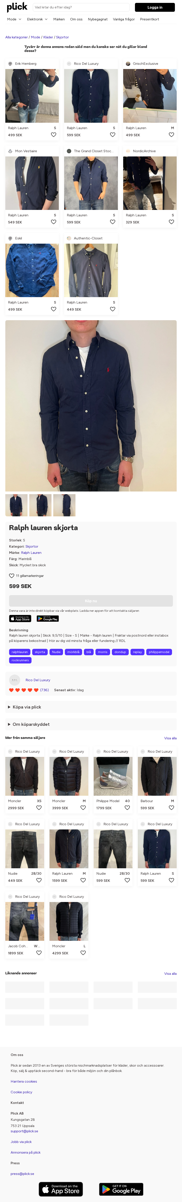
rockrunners (20, 660)
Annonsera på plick (25, 1152)
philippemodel (159, 652)
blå (89, 652)
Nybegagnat (98, 19)
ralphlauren (20, 652)
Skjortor (62, 37)
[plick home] (17, 7)
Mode (11, 19)
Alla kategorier (16, 37)
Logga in (155, 7)
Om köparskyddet (31, 724)
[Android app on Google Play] (48, 618)
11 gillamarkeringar (30, 576)
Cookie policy (21, 1092)
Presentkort (149, 19)
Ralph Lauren (31, 553)
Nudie (56, 652)
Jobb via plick (21, 1142)
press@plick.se (22, 1174)
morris (102, 652)
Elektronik (35, 19)
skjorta (40, 652)
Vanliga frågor (124, 19)
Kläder (48, 37)
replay (137, 652)
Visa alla (170, 738)
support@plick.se (24, 1131)
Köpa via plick (27, 707)
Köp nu (91, 601)
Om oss (76, 19)
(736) (44, 690)
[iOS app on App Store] (20, 618)
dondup (120, 652)
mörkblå (73, 652)
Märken (59, 19)
